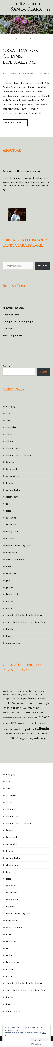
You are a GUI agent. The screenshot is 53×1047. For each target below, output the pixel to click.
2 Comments (44, 73)
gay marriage (9, 712)
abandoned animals (11, 691)
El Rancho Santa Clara (26, 6)
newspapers (12, 573)
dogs (46, 703)
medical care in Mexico (20, 718)
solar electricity (7, 733)
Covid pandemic (13, 469)
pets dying (21, 723)
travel (9, 636)
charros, (10, 434)
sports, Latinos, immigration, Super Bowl (26, 622)
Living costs (11, 552)
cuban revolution (22, 703)
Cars (8, 413)
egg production (13, 490)
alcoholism (28, 691)
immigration (12, 531)
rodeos (9, 601)
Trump (14, 738)
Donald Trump (12, 708)
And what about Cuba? (13, 308)
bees (25, 695)
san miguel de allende (31, 728)
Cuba (11, 703)
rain (32, 723)
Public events (12, 594)
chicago (6, 699)
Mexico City (6, 723)
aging (22, 691)
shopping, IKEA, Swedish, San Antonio (24, 615)
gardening (11, 518)
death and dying (36, 703)
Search (43, 372)
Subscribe (42, 266)
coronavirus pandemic (22, 698)
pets (8, 580)
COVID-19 (40, 698)
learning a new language (18, 545)
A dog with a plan (11, 315)
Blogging (10, 406)
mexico (9, 566)
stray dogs (31, 734)
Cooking (10, 462)
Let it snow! (8, 328)
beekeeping (17, 695)
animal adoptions (38, 691)
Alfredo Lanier (29, 73)
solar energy (17, 733)
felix (8, 504)
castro (36, 695)
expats (24, 708)
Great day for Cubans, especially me (20, 56)
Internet (10, 538)
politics (9, 587)
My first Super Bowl (12, 335)
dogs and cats (12, 476)
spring (24, 733)
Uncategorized (13, 643)
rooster (9, 608)
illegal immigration (38, 712)
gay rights (21, 712)
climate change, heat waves (19, 455)
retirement (8, 729)
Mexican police (32, 718)
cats (8, 420)
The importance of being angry (18, 321)
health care (11, 524)
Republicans (40, 723)
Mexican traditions (15, 559)
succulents (42, 733)
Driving (9, 483)
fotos (8, 511)
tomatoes (11, 629)
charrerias (11, 427)
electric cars (12, 497)
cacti (30, 694)
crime (5, 703)
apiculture (6, 695)
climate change (13, 448)
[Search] (46, 10)
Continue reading (13, 123)
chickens (10, 441)
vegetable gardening (32, 738)
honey (28, 712)
